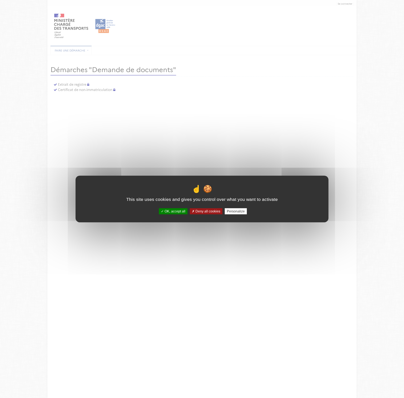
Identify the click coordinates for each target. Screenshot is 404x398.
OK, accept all (174, 211)
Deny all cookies (207, 211)
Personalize (236, 211)
